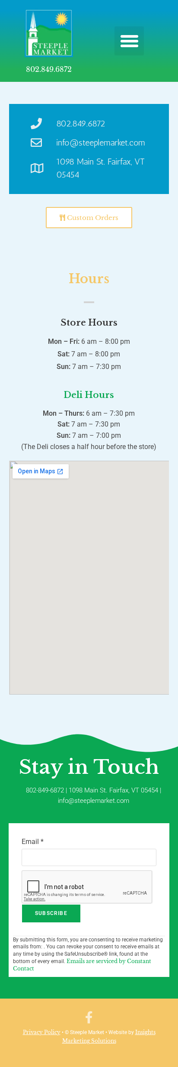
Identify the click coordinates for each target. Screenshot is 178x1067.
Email (33, 841)
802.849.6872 (49, 69)
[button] (129, 41)
